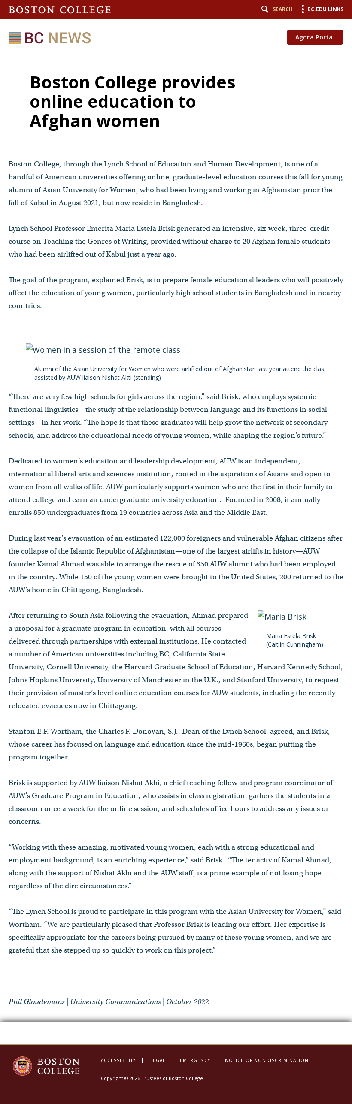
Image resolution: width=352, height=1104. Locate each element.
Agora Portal (315, 37)
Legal (157, 1060)
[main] (176, 548)
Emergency (195, 1060)
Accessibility (118, 1060)
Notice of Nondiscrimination (267, 1060)
